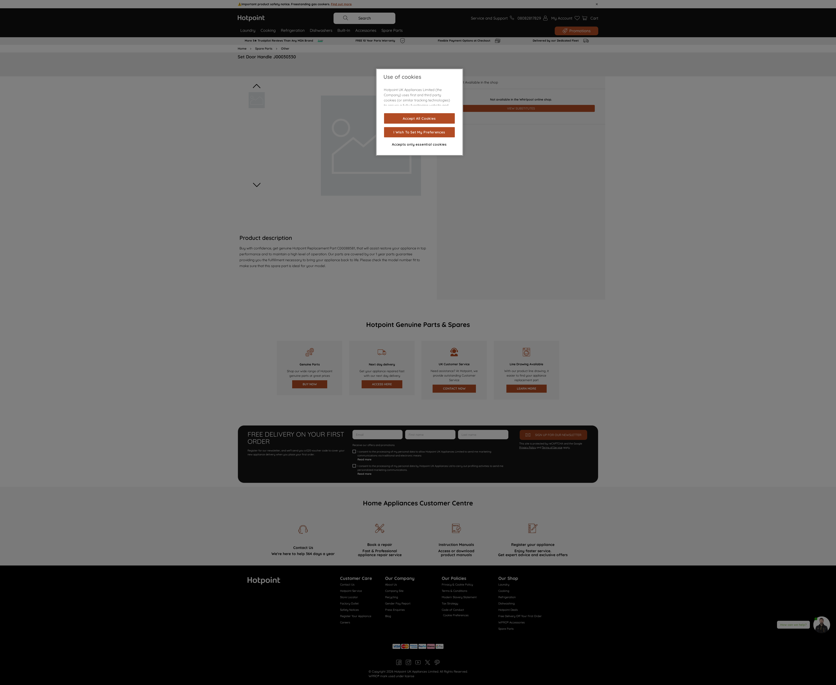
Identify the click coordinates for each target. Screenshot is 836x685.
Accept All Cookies (419, 118)
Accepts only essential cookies (419, 144)
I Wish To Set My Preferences (419, 132)
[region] (419, 112)
